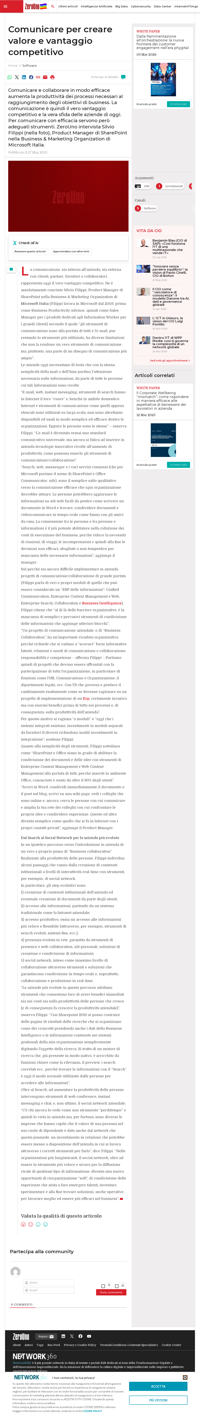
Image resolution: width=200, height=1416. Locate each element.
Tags (40, 1345)
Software (29, 66)
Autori (28, 1345)
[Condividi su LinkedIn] (24, 77)
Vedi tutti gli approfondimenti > (170, 360)
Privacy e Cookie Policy (80, 1345)
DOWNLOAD (178, 104)
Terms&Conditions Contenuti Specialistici (129, 1345)
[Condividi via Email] (45, 77)
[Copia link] (38, 77)
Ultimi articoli (68, 6)
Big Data (121, 6)
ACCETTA (158, 1386)
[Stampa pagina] (52, 77)
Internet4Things (186, 6)
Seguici (43, 1336)
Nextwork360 (22, 1363)
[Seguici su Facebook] (80, 1336)
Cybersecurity (141, 6)
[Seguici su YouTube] (89, 1336)
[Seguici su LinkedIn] (63, 1336)
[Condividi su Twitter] (17, 77)
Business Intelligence (101, 603)
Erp (86, 699)
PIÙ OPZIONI (158, 1400)
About (17, 1345)
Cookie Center (171, 1345)
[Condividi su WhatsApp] (10, 77)
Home (13, 66)
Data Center (162, 6)
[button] (11, 6)
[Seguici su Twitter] (72, 1336)
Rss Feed (53, 1345)
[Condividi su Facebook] (31, 77)
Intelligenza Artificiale (96, 6)
